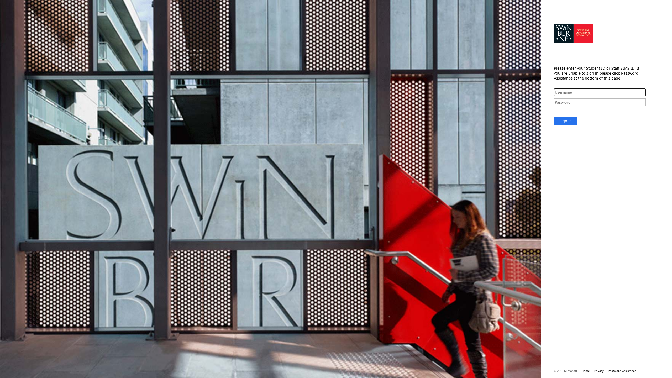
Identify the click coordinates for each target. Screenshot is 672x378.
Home (585, 371)
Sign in (565, 120)
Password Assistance (622, 371)
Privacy (599, 371)
